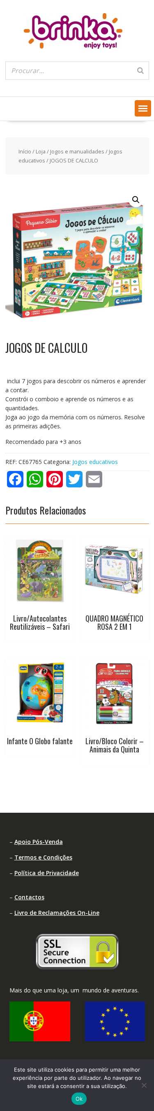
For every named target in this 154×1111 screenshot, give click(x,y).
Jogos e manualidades (77, 151)
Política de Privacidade (46, 873)
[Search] (140, 70)
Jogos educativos (95, 462)
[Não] (144, 1085)
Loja (41, 151)
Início (24, 151)
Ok (79, 1098)
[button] (143, 108)
